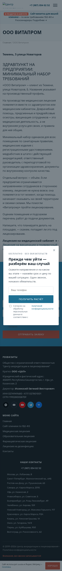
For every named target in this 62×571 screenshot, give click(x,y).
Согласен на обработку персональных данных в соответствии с (33, 311)
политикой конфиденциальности (42, 307)
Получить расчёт (31, 299)
